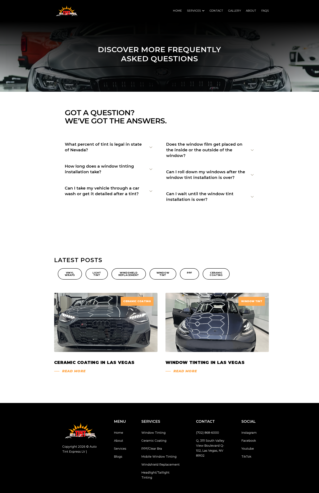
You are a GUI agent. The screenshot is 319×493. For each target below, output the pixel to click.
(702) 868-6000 (207, 433)
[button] (196, 10)
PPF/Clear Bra (151, 448)
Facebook (248, 441)
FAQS (265, 10)
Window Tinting (153, 433)
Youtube (247, 448)
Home (177, 10)
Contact (216, 10)
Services (120, 448)
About (251, 10)
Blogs (118, 456)
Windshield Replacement (160, 464)
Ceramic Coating (153, 441)
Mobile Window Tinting (159, 456)
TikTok (246, 456)
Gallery (234, 10)
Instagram (249, 433)
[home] (66, 10)
